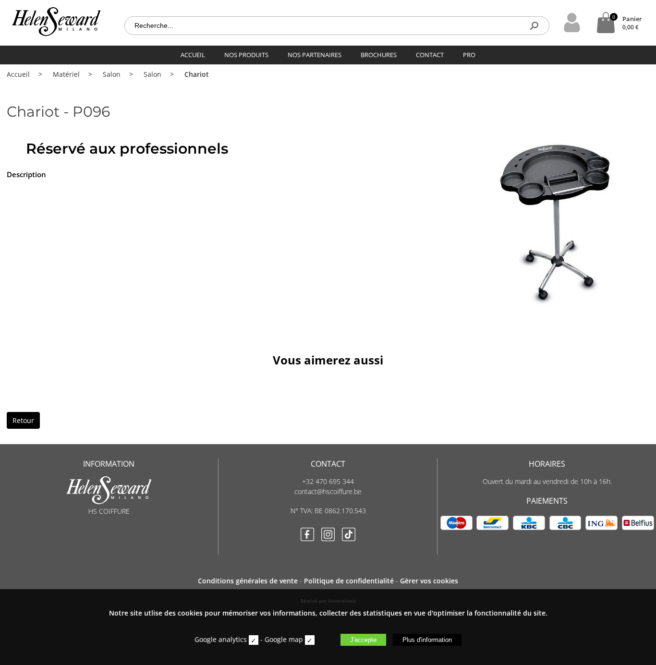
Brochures (379, 54)
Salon (112, 74)
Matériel (66, 74)
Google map (284, 639)
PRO (469, 54)
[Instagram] (328, 535)
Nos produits (246, 54)
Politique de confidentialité (349, 580)
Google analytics (220, 639)
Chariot (196, 74)
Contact (430, 54)
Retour (23, 420)
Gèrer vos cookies (429, 580)
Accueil (193, 54)
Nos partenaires (314, 54)
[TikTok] (348, 535)
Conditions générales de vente (248, 580)
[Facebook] (307, 535)
